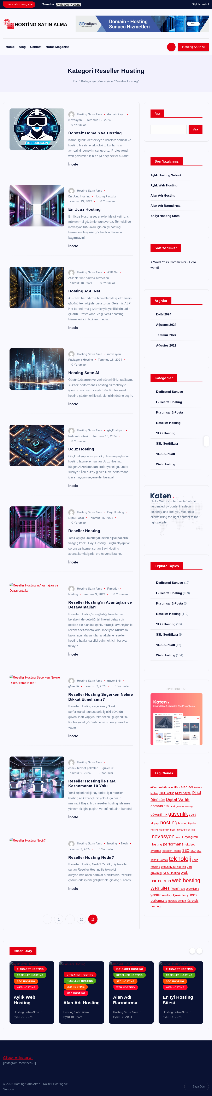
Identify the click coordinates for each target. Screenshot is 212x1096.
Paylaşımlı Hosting (80, 359)
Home (10, 47)
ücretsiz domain (177, 900)
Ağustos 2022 (166, 345)
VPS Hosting (171, 873)
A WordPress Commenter (168, 262)
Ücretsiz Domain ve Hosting (95, 133)
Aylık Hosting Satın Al (166, 175)
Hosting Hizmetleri (160, 829)
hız (193, 829)
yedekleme (192, 888)
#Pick (176, 787)
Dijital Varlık (177, 799)
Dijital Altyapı (183, 792)
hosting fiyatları (187, 823)
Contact (36, 47)
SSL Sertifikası (167, 443)
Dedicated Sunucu (169, 391)
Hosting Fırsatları (106, 196)
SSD (193, 850)
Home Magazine (57, 47)
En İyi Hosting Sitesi (165, 216)
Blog (22, 47)
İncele (73, 164)
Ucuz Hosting (81, 449)
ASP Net (112, 272)
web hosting (186, 880)
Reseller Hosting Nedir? (91, 857)
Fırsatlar (112, 588)
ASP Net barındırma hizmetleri (88, 278)
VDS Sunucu (165, 454)
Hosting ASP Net (84, 291)
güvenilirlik (114, 680)
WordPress (178, 888)
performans (173, 844)
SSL (198, 850)
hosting (73, 594)
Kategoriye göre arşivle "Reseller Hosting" (110, 81)
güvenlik (73, 686)
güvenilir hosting (184, 806)
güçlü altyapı (115, 430)
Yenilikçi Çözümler (173, 895)
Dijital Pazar (76, 517)
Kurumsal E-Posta (169, 412)
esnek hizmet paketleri (83, 768)
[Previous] (192, 951)
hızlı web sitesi (78, 436)
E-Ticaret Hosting (169, 402)
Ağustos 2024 (166, 324)
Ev (75, 81)
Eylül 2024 (163, 314)
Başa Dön (199, 1086)
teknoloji (180, 858)
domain (157, 806)
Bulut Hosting (166, 793)
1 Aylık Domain (179, 1002)
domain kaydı (116, 114)
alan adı (187, 787)
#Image (168, 787)
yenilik (156, 895)
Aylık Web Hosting (164, 185)
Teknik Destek (159, 859)
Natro (178, 837)
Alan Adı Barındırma (165, 205)
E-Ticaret (169, 806)
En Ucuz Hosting (79, 196)
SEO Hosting (165, 433)
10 (81, 919)
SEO (185, 851)
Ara (157, 113)
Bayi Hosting (115, 512)
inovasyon (75, 120)
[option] (32, 992)
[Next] (199, 951)
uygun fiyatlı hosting (173, 866)
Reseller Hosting (84, 531)
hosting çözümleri (180, 829)
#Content (157, 787)
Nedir (124, 843)
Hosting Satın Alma (89, 114)
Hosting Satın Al (193, 47)
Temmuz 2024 (166, 335)
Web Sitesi (161, 888)
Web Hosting (165, 464)
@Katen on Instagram (18, 1057)
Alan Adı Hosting (163, 195)
